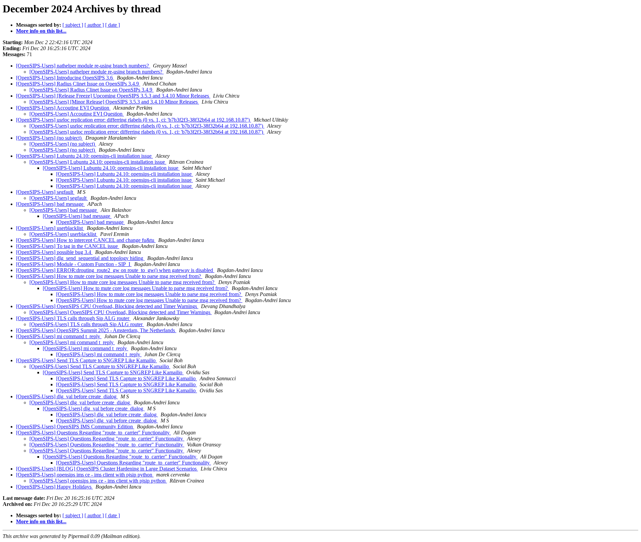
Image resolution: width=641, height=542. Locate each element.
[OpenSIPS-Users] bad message (50, 204)
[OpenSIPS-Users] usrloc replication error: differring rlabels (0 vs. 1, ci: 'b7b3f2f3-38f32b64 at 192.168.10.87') (133, 120)
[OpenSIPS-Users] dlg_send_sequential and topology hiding (80, 258)
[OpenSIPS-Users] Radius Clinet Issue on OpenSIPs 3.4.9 (78, 84)
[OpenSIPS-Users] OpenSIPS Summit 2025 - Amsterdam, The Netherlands (96, 330)
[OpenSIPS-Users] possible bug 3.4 (54, 252)
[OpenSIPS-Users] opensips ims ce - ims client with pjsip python (85, 475)
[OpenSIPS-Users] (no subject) (49, 138)
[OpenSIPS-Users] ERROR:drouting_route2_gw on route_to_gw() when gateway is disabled (115, 270)
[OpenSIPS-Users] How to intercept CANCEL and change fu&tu (86, 240)
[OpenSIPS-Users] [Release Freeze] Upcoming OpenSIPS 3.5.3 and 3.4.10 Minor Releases (113, 96)
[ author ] (94, 25)
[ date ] (112, 25)
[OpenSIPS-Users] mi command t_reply (58, 336)
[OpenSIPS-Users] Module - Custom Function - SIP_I (74, 264)
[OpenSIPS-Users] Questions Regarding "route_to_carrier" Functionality (93, 432)
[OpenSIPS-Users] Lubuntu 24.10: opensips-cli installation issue (84, 156)
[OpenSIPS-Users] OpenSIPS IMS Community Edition (75, 426)
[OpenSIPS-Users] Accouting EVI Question (63, 108)
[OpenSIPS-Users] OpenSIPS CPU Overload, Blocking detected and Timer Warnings (107, 306)
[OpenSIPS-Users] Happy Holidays (54, 487)
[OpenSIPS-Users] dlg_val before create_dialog (67, 396)
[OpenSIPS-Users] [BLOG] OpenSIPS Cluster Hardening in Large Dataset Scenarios (107, 468)
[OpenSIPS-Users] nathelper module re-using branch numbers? (83, 66)
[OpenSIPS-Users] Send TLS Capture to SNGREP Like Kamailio (86, 360)
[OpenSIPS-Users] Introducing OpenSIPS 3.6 (65, 78)
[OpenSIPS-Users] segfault (45, 192)
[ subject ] (72, 25)
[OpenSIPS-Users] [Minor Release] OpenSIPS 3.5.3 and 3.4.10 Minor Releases (114, 102)
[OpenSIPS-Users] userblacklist (50, 228)
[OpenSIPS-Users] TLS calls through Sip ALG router (73, 318)
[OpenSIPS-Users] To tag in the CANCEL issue (67, 246)
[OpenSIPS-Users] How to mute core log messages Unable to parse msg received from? (109, 276)
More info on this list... (41, 31)
